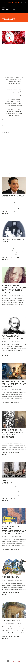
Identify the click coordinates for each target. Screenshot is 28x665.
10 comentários (15, 636)
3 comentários (15, 354)
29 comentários (15, 257)
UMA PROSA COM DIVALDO (13, 196)
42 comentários (15, 308)
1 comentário (15, 402)
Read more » (5, 213)
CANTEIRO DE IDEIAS (10, 3)
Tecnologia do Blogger (15, 661)
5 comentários (15, 211)
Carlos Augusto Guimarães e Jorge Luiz (11, 122)
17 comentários (15, 452)
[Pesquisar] (22, 2)
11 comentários (15, 592)
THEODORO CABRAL (10, 577)
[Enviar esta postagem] (2, 126)
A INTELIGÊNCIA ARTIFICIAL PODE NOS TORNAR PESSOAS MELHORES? (14, 384)
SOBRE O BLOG (5, 9)
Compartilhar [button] (6, 128)
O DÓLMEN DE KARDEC (11, 621)
